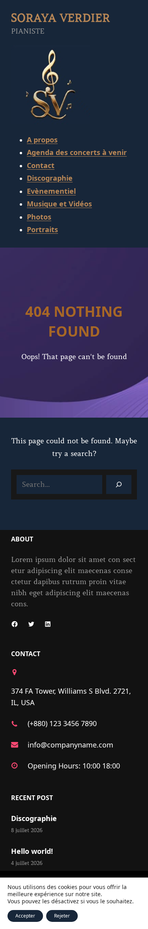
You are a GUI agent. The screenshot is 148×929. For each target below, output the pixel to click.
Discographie (50, 178)
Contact (40, 165)
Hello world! (32, 851)
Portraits (42, 229)
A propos (42, 139)
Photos (39, 216)
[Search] (118, 484)
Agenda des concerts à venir (77, 152)
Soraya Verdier (60, 18)
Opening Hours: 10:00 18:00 (74, 765)
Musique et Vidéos (59, 203)
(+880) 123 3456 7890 (62, 723)
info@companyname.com (70, 744)
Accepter (25, 915)
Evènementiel (51, 191)
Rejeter (62, 915)
